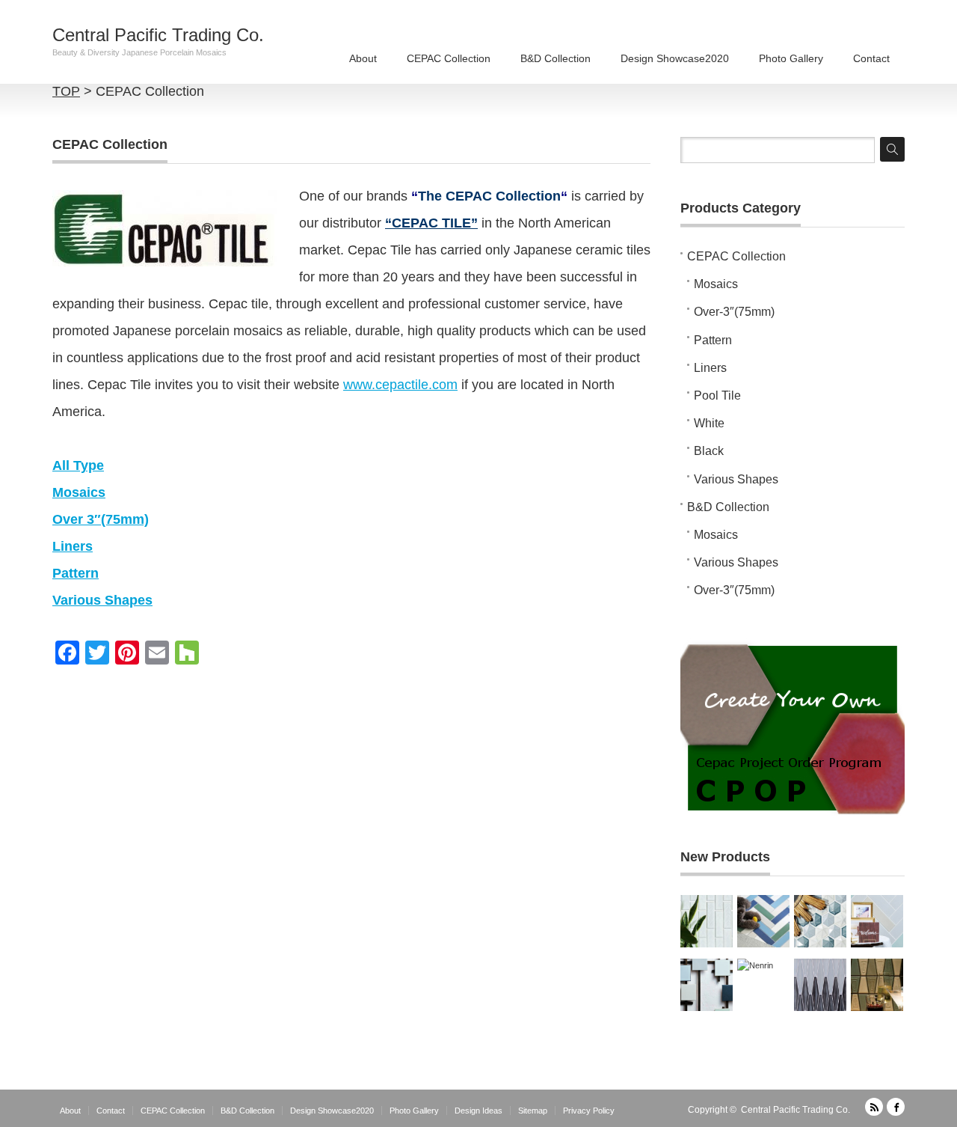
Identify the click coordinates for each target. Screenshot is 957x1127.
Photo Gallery (791, 58)
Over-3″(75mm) (734, 311)
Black (709, 451)
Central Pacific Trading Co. (158, 35)
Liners (710, 367)
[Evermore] (877, 921)
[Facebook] (896, 1107)
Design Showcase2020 (675, 58)
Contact (871, 58)
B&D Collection (555, 58)
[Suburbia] (763, 921)
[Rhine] (706, 921)
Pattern (713, 340)
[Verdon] (820, 985)
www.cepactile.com (400, 384)
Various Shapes (736, 479)
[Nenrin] (763, 985)
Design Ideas (478, 1110)
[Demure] (706, 985)
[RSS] (874, 1107)
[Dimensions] (820, 921)
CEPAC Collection (448, 58)
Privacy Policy (589, 1110)
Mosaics (716, 284)
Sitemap (532, 1110)
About (363, 58)
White (709, 423)
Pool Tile (717, 395)
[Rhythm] (877, 985)
